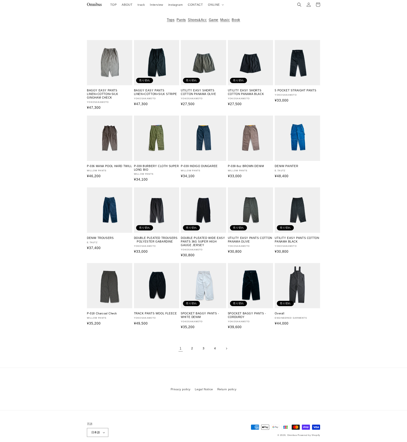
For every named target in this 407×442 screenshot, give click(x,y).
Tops (170, 20)
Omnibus (292, 435)
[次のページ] (226, 348)
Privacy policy (181, 389)
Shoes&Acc (197, 20)
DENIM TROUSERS (100, 238)
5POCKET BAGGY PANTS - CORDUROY (247, 315)
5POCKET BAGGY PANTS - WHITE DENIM (200, 315)
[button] (215, 4)
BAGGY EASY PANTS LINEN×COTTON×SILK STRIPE (155, 92)
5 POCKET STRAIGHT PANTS (295, 90)
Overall (279, 313)
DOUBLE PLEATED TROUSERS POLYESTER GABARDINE (156, 239)
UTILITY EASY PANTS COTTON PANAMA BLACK (297, 239)
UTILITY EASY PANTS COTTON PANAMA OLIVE (250, 239)
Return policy (227, 389)
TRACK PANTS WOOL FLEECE (155, 313)
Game (213, 20)
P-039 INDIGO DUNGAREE (199, 166)
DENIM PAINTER (286, 166)
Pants (181, 20)
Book (236, 20)
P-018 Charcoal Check (102, 313)
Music (225, 20)
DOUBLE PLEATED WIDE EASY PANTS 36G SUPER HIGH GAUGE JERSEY (203, 241)
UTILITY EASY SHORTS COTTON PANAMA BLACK (246, 92)
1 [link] (181, 348)
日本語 (95, 432)
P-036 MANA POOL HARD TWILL (109, 166)
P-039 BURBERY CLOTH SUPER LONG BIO (156, 168)
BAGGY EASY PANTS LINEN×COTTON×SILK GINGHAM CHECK (102, 94)
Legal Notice (204, 389)
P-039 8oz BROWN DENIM (246, 166)
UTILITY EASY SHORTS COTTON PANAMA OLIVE (198, 92)
